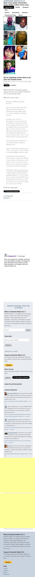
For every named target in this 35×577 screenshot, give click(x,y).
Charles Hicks (14, 187)
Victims (17, 7)
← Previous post (8, 196)
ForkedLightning (12, 433)
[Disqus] (18, 226)
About (20, 15)
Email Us (8, 377)
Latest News (9, 7)
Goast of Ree (11, 419)
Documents (15, 12)
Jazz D (9, 446)
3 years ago (27, 416)
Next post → (7, 198)
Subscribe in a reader (11, 351)
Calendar (25, 12)
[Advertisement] (17, 475)
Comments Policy (10, 15)
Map (6, 10)
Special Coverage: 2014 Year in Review (18, 307)
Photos (7, 12)
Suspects (26, 7)
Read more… (8, 325)
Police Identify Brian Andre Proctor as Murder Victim (16, 453)
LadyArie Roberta (13, 393)
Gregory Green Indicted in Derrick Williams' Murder (15, 401)
